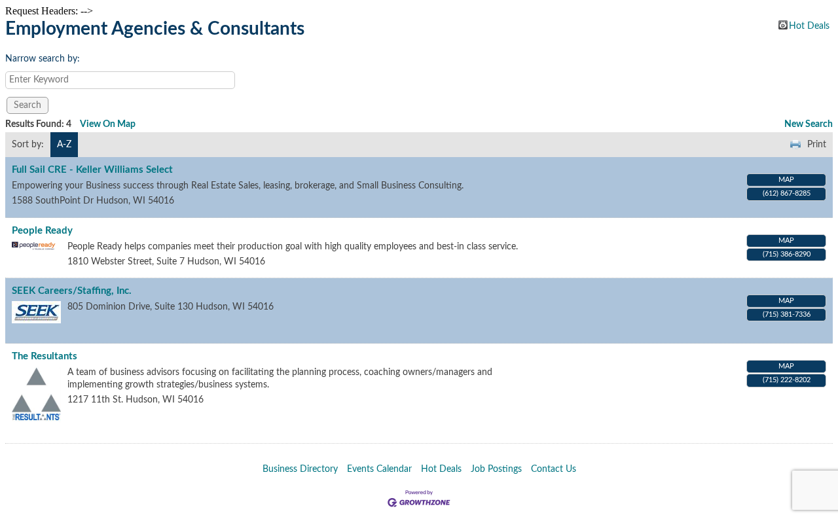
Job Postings (496, 469)
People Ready (42, 231)
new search (808, 124)
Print (816, 144)
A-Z (64, 144)
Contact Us (553, 469)
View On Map (108, 124)
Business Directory (300, 469)
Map (786, 179)
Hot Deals (809, 25)
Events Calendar (379, 469)
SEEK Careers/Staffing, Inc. (72, 291)
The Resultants (44, 356)
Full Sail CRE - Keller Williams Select (92, 170)
